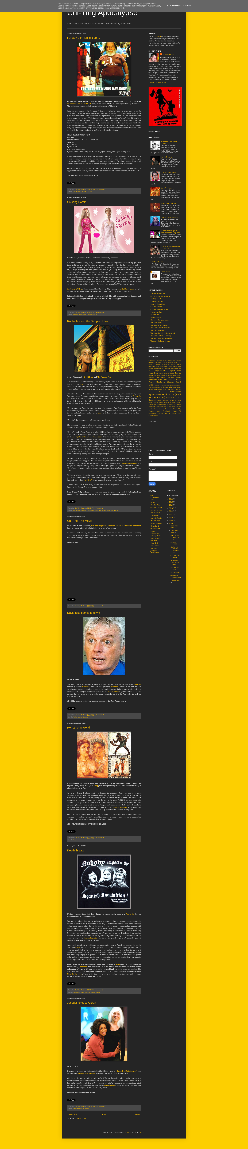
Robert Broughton (165, 402)
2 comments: (100, 990)
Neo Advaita (167, 387)
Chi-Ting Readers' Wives (159, 309)
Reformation (154, 315)
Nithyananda (153, 389)
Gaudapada (173, 368)
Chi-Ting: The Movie (79, 520)
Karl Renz (95, 510)
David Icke (86, 687)
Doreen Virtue (109, 1085)
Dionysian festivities (119, 807)
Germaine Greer (156, 508)
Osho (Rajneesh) (169, 389)
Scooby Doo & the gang (155, 539)
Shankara (170, 404)
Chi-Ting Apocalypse (102, 12)
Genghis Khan (155, 505)
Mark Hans (162, 380)
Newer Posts (72, 1115)
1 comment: (99, 606)
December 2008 (174, 527)
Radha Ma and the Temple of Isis (87, 321)
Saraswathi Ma (161, 404)
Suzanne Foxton (165, 406)
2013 (171, 508)
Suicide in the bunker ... (169, 172)
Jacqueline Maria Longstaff (127, 1071)
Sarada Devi (152, 404)
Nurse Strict (154, 526)
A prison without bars (157, 293)
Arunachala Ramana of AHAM (79, 104)
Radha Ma (137, 396)
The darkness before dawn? (160, 328)
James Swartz (155, 513)
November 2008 (174, 532)
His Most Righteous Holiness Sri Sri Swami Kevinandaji (116, 526)
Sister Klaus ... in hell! (168, 203)
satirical (158, 36)
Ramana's (114, 687)
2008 (171, 523)
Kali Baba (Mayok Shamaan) (163, 375)
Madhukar (83, 967)
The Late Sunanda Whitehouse (154, 550)
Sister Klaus (154, 546)
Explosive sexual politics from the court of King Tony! (170, 232)
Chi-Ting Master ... (156, 307)
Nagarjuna (152, 387)
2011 (171, 514)
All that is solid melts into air (160, 296)
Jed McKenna (163, 373)
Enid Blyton (88, 377)
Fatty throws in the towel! (169, 217)
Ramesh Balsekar (162, 400)
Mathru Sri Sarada (174, 380)
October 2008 (175, 581)
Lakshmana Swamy (174, 377)
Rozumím (187, 6)
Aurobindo (158, 362)
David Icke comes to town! (83, 612)
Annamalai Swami (161, 360)
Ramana (85, 717)
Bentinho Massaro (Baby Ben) (171, 362)
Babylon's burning (156, 301)
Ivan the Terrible (156, 510)
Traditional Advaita (169, 411)
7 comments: (100, 508)
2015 (171, 502)
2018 (171, 499)
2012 (171, 511)
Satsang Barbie (76, 202)
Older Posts (136, 1115)
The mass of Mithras (157, 330)
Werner (174, 413)
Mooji (96, 786)
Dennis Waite (159, 366)
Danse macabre (156, 312)
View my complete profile (157, 82)
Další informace (174, 6)
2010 (171, 517)
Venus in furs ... (166, 272)
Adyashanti (152, 360)
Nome (160, 389)
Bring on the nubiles (157, 304)
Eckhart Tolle (177, 366)
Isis (81, 384)
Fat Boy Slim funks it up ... (83, 37)
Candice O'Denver (155, 364)
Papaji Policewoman (155, 532)
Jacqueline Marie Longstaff (81, 1108)
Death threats (75, 850)
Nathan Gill (158, 387)
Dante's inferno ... (167, 188)
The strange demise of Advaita (161, 338)
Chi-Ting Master (169, 54)
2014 (171, 505)
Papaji (178, 389)
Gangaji (166, 368)
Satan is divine (155, 317)
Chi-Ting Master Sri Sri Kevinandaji (87, 437)
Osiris (100, 413)
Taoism (161, 409)
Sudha (158, 406)
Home (104, 1115)
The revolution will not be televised (162, 333)
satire (77, 947)
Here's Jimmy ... (166, 157)
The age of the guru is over (159, 320)
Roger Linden (176, 402)
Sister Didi (154, 543)
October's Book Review (86, 1073)
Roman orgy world (78, 727)
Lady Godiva (154, 515)
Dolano (170, 366)
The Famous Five (104, 377)
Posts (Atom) (81, 1118)
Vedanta (167, 413)
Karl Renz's (88, 480)
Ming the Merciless (74, 974)
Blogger (141, 1132)
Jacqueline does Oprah (81, 1002)
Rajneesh (169, 398)
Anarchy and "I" (155, 299)
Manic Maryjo (155, 521)
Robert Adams (153, 402)
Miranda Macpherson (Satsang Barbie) (85, 314)
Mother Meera (113, 692)
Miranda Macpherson (125, 289)
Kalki (174, 375)
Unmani (160, 413)
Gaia (161, 368)
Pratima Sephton (156, 392)
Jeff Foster (171, 373)
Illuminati (137, 684)
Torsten (159, 411)
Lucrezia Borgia (156, 518)
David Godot (154, 502)
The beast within (156, 323)
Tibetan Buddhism (170, 409)
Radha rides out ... (158, 262)
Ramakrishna (177, 398)
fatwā (117, 964)
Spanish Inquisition (91, 938)
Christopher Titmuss (168, 364)
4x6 (128, 1132)
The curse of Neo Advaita (159, 325)
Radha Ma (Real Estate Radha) (109, 510)
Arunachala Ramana (129, 463)
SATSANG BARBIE (74, 289)
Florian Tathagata (154, 368)
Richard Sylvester (175, 400)
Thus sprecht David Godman (160, 341)
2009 (171, 520)
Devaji (165, 366)
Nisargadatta (177, 387)
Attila (152, 495)
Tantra (156, 409)
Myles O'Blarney (156, 523)
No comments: (101, 189)
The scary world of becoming (160, 336)
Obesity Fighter (155, 529)
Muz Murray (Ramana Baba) (172, 385)
